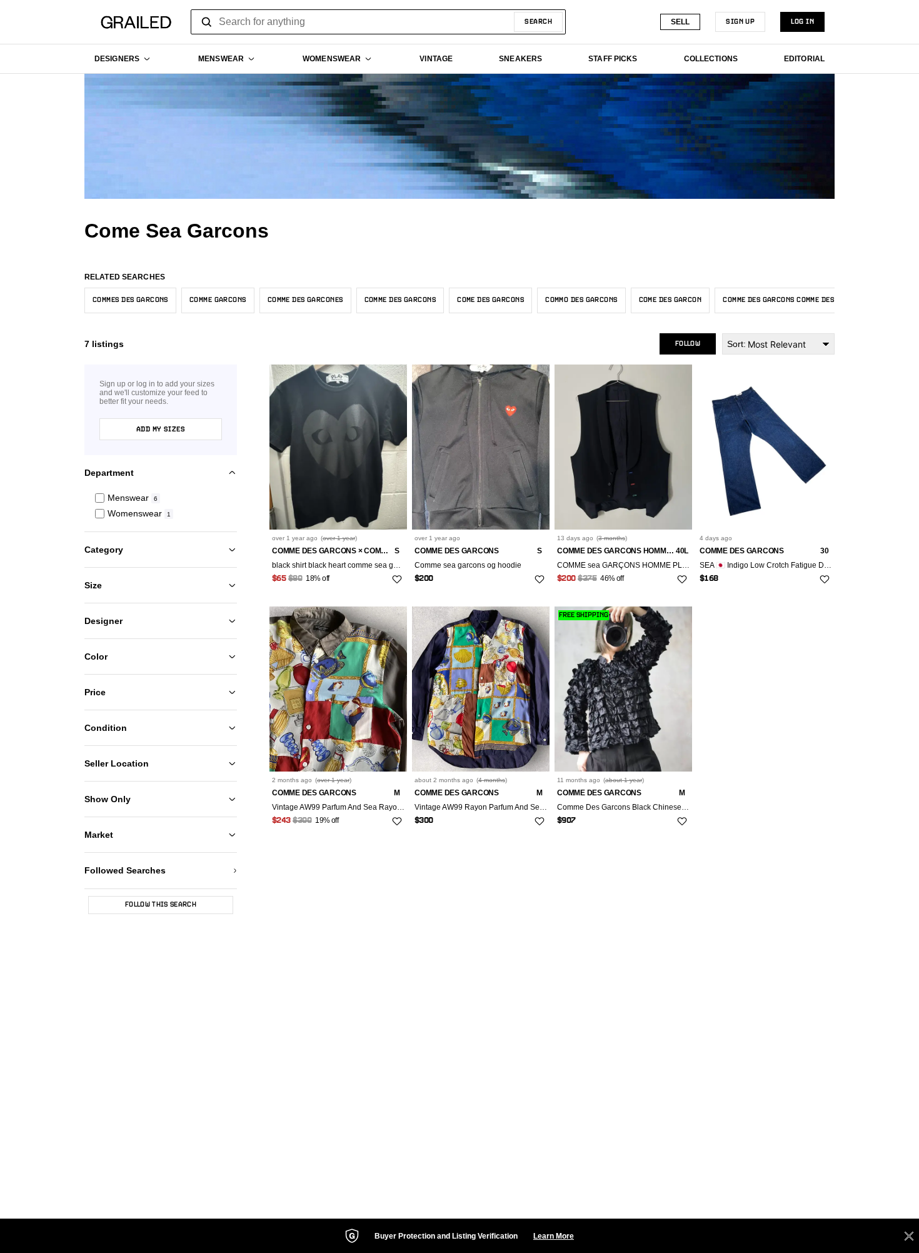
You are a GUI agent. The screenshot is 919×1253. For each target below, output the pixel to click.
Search (538, 22)
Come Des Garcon (670, 300)
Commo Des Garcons (581, 300)
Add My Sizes (160, 429)
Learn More (553, 1236)
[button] (160, 498)
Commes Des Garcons (130, 300)
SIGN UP (740, 22)
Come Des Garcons (490, 300)
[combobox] (378, 21)
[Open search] (207, 22)
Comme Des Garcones (305, 300)
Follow (687, 344)
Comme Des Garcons (400, 300)
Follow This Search (160, 905)
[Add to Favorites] (396, 579)
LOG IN (802, 22)
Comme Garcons (217, 300)
